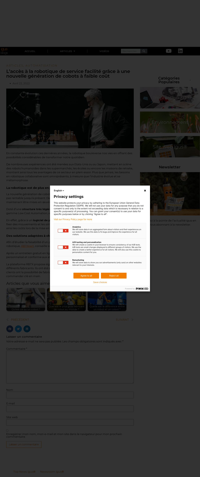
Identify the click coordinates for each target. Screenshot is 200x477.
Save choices (100, 282)
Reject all (113, 275)
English (58, 190)
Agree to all (86, 275)
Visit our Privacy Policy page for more (73, 219)
